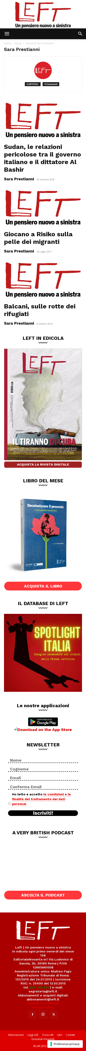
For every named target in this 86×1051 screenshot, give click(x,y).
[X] (54, 1015)
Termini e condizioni (43, 1003)
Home (7, 43)
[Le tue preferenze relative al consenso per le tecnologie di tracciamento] (65, 1044)
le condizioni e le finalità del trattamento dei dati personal (41, 799)
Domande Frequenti (43, 1039)
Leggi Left (32, 1035)
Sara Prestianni (19, 178)
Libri (59, 1035)
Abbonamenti (16, 1035)
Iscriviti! (43, 813)
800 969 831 (39, 987)
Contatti (70, 1035)
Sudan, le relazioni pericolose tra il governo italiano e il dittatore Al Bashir (42, 158)
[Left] (43, 14)
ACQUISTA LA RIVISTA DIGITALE (43, 464)
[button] (6, 33)
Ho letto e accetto (41, 799)
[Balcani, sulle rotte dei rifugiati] (43, 280)
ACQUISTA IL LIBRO (43, 586)
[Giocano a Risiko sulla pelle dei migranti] (43, 208)
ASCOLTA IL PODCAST (43, 895)
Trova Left (47, 1035)
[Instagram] (43, 1014)
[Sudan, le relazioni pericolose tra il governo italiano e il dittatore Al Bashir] (43, 120)
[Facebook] (32, 1015)
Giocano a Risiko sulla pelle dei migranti (38, 237)
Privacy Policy (43, 1007)
